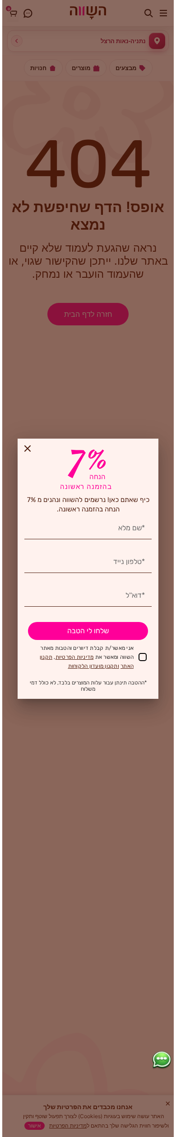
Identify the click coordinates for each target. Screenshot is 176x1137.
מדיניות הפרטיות (75, 657)
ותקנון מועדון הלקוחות (93, 666)
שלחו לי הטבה (88, 630)
